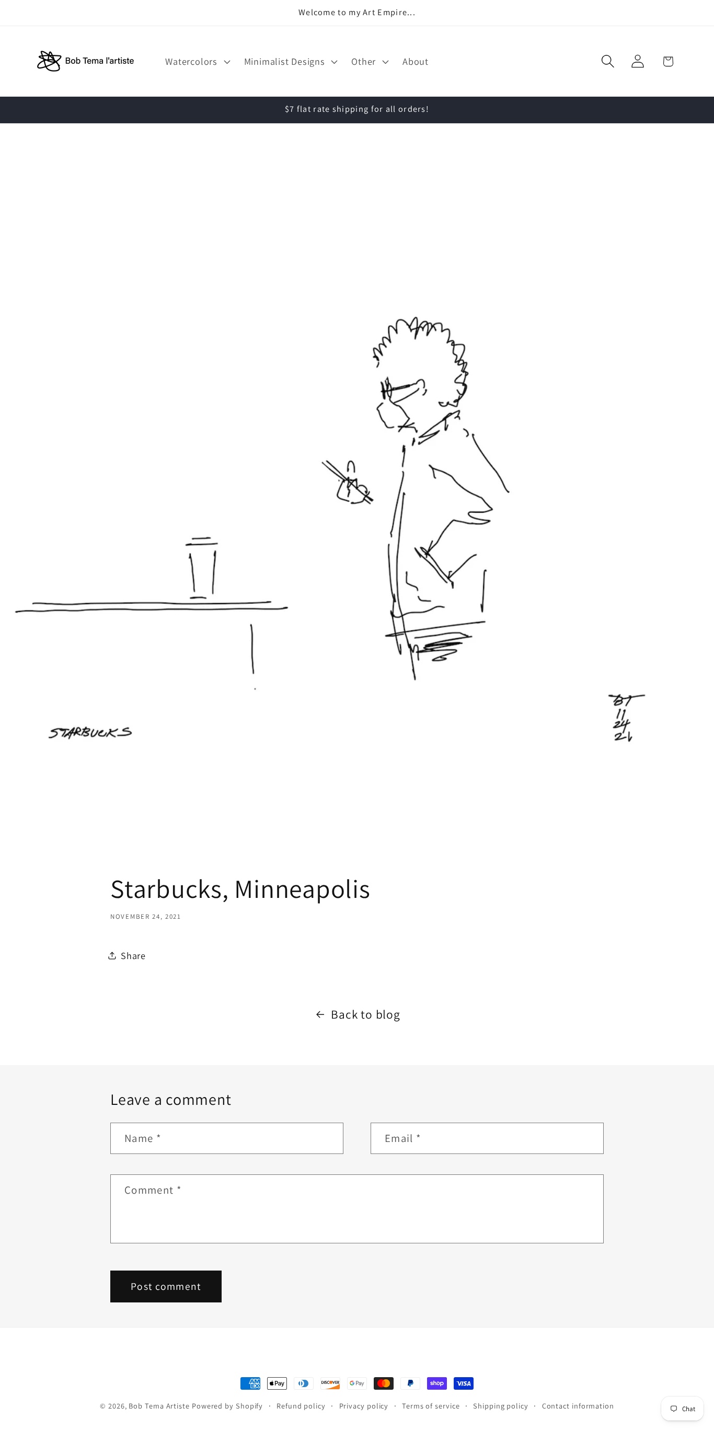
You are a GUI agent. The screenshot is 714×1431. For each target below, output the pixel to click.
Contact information (578, 1406)
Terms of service (431, 1406)
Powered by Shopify (227, 1406)
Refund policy (301, 1406)
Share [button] (133, 955)
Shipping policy (500, 1406)
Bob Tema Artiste (159, 1406)
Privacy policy (364, 1406)
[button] (196, 61)
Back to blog (365, 1014)
